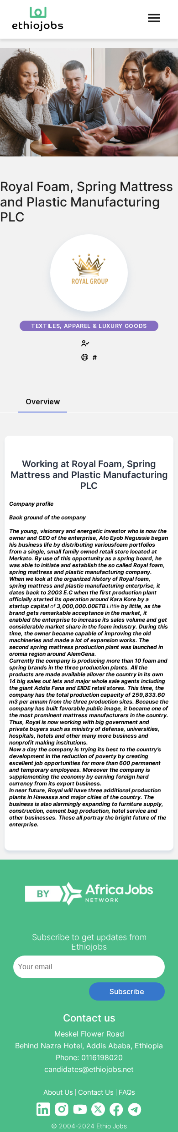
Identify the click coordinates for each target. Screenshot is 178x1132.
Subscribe (127, 991)
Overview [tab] (43, 401)
